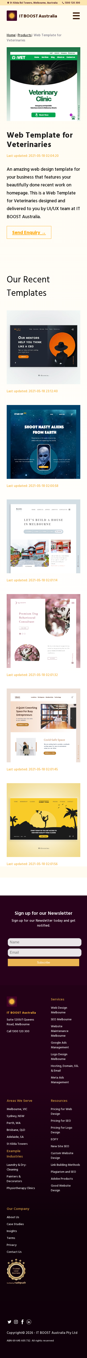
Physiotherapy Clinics (21, 1187)
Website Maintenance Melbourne (59, 1031)
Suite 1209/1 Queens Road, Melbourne (20, 1021)
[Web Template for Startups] (43, 442)
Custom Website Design (62, 1155)
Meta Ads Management (60, 1079)
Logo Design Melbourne (59, 1056)
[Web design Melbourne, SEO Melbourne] (21, 1001)
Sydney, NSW (15, 1115)
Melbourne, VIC (17, 1108)
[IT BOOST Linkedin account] (29, 1322)
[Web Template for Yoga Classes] (43, 820)
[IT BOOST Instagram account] (16, 1322)
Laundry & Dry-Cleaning (17, 1167)
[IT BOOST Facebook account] (22, 1322)
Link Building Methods (65, 1164)
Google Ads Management (60, 1044)
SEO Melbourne (61, 1019)
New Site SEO (60, 1146)
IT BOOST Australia (21, 1012)
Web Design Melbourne (59, 1010)
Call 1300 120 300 (18, 1031)
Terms (11, 1237)
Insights (12, 1230)
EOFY (54, 1139)
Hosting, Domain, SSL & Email (65, 1068)
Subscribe (43, 962)
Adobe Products (62, 1178)
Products (24, 35)
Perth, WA (14, 1122)
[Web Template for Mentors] (43, 347)
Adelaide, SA (15, 1136)
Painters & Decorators (14, 1178)
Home (11, 35)
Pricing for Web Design (61, 1111)
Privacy (12, 1244)
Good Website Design (61, 1187)
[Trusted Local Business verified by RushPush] (21, 1271)
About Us (13, 1217)
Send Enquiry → (29, 232)
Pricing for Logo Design (61, 1129)
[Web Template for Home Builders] (43, 536)
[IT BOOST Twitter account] (9, 1322)
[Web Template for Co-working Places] (43, 725)
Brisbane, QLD (16, 1129)
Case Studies (15, 1224)
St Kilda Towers (17, 1143)
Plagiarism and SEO (63, 1171)
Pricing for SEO (61, 1120)
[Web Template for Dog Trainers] (43, 631)
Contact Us (14, 1251)
